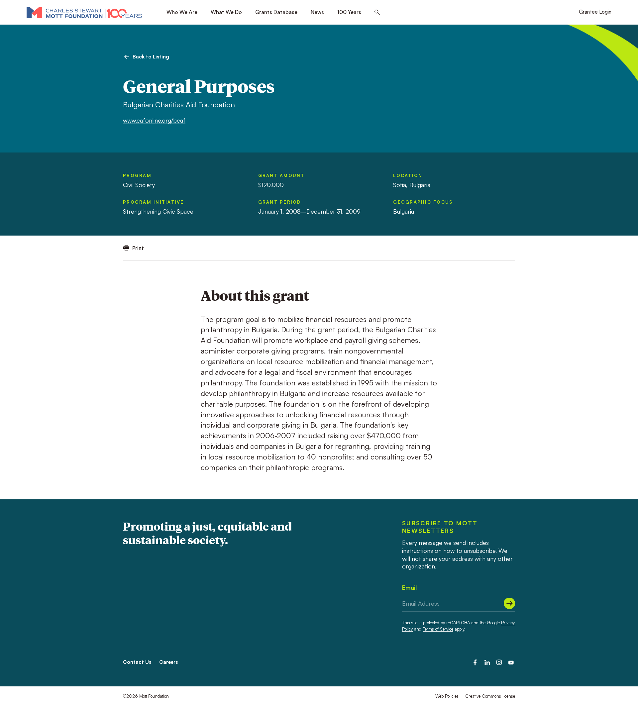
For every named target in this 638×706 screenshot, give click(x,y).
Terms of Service (438, 629)
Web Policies (447, 696)
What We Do (226, 12)
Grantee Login (595, 12)
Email (409, 587)
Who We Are (181, 12)
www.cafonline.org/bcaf (154, 120)
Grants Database (276, 12)
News (317, 12)
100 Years (349, 12)
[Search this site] (377, 12)
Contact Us (137, 662)
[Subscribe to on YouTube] (511, 662)
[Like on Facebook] (475, 662)
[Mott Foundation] (84, 12)
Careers (168, 662)
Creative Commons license (490, 696)
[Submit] (509, 603)
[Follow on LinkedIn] (487, 662)
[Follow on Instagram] (499, 662)
